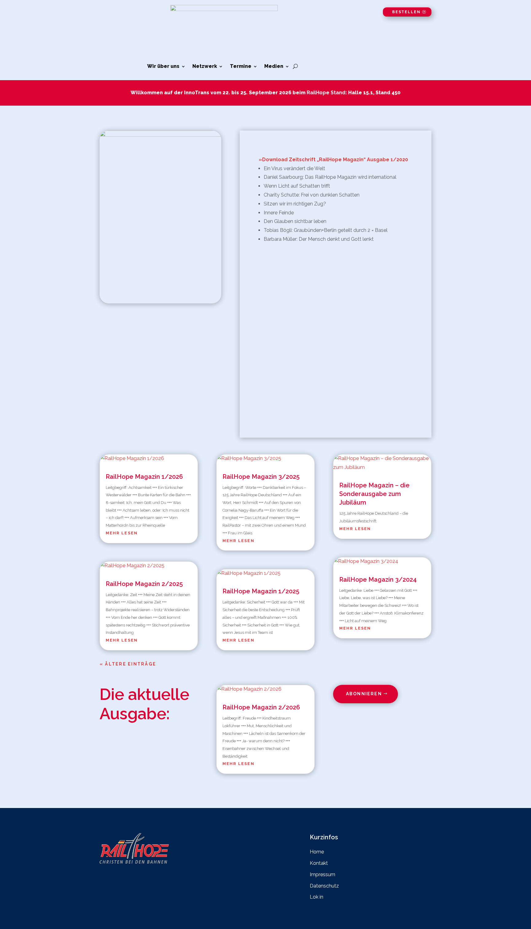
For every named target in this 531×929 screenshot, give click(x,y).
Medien (273, 66)
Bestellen (406, 12)
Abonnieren (364, 693)
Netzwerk (204, 66)
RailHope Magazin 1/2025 (260, 591)
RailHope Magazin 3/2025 (261, 476)
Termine (240, 66)
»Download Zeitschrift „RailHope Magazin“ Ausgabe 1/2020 (333, 159)
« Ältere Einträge (128, 664)
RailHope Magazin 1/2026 (144, 476)
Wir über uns (163, 66)
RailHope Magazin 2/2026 (261, 707)
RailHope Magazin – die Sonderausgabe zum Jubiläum (374, 494)
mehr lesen (122, 533)
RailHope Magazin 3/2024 (378, 579)
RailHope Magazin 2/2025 (144, 583)
